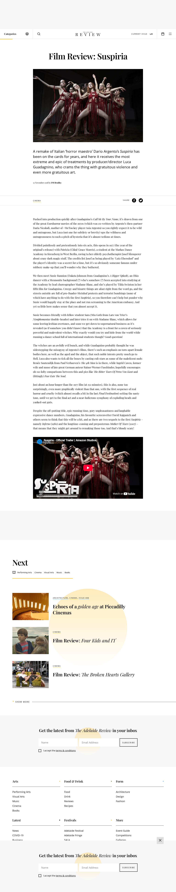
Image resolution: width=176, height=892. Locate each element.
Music (59, 572)
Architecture (60, 598)
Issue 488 (84, 598)
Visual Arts (49, 572)
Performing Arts (24, 572)
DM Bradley (56, 182)
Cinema (37, 200)
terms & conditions (66, 750)
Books (67, 572)
